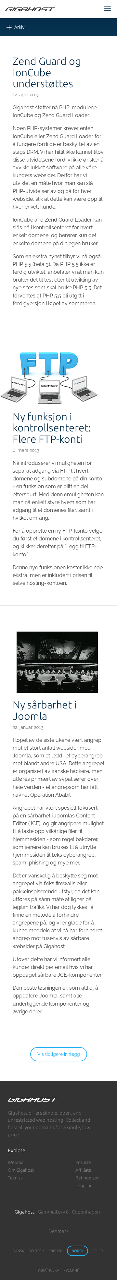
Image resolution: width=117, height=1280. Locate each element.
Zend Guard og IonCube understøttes (47, 72)
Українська (48, 1270)
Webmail (17, 1162)
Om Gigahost (21, 1170)
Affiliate (83, 1170)
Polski (98, 1251)
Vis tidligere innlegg (58, 1054)
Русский (71, 1270)
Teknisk (15, 1177)
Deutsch (36, 1251)
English (55, 1251)
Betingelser (87, 1177)
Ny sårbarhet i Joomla (45, 710)
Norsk (78, 1251)
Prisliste (83, 1162)
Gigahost (24, 1211)
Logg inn (84, 1185)
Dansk (18, 1251)
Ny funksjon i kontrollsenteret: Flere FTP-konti (52, 428)
